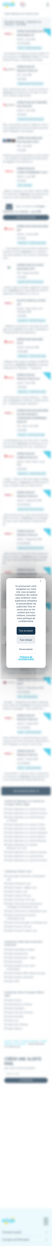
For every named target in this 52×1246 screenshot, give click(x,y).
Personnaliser (26, 649)
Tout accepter (26, 630)
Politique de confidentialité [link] (26, 658)
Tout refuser (26, 639)
